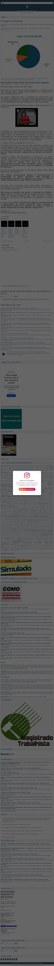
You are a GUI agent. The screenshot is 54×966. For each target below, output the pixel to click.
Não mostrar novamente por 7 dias (27, 492)
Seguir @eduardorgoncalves (27, 489)
